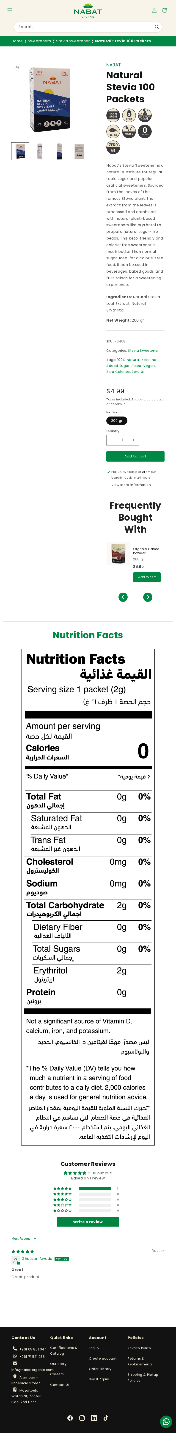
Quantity (112, 431)
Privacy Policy (139, 1348)
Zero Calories (118, 371)
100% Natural (128, 359)
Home (17, 41)
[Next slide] (147, 597)
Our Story (58, 1364)
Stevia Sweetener (73, 41)
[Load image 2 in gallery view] (40, 151)
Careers (57, 1374)
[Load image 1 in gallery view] (20, 151)
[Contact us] (166, 1422)
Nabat (113, 65)
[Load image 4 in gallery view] (79, 151)
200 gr (117, 420)
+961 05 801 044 (33, 1349)
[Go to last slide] (123, 597)
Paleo (136, 365)
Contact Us (60, 1384)
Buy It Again (99, 1379)
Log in (94, 1348)
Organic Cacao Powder (146, 551)
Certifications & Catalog (64, 1350)
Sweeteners (39, 41)
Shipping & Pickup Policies (143, 1377)
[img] (22, 1251)
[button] (10, 10)
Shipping (139, 399)
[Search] (157, 27)
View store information (131, 484)
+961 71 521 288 (32, 1356)
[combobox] (88, 27)
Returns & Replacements (140, 1361)
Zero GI (138, 371)
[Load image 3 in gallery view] (59, 151)
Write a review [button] (88, 1222)
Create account (103, 1358)
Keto (146, 359)
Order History (100, 1369)
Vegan (149, 365)
